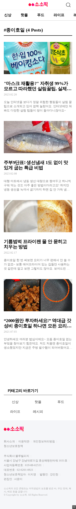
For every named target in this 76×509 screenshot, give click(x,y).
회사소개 (9, 441)
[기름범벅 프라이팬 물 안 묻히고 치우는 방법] (38, 234)
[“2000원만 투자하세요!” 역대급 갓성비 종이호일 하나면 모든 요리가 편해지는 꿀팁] (38, 313)
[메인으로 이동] (38, 6)
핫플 (24, 15)
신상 (7, 15)
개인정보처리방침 (44, 441)
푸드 (40, 15)
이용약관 (23, 441)
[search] (68, 4)
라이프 (59, 15)
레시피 (38, 411)
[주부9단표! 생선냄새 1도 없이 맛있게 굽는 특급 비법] (38, 155)
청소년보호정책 (13, 446)
